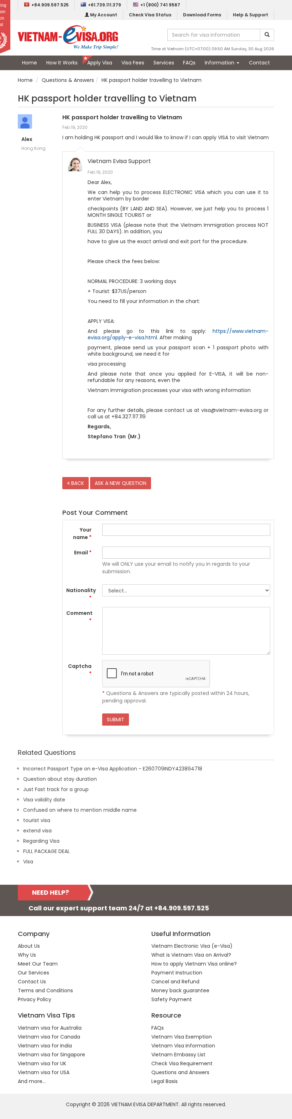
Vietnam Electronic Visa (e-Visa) (192, 946)
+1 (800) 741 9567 (160, 5)
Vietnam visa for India (45, 1045)
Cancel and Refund (175, 981)
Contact (259, 62)
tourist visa (36, 820)
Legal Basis (164, 1081)
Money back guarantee (180, 990)
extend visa (37, 830)
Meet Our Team (38, 963)
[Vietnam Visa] (68, 37)
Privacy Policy (34, 999)
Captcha (80, 670)
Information (220, 62)
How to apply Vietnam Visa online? (194, 963)
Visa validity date (44, 799)
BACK (77, 483)
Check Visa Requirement (182, 1063)
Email (83, 552)
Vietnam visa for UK (42, 1063)
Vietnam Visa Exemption (181, 1036)
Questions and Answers (180, 1072)
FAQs (189, 62)
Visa (28, 861)
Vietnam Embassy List (178, 1054)
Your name (82, 533)
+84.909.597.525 (50, 5)
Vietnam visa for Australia (50, 1027)
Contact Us (32, 981)
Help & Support (250, 15)
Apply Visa (99, 62)
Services (163, 62)
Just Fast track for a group (56, 789)
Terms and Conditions (45, 990)
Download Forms (202, 15)
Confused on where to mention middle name (80, 810)
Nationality (81, 594)
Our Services (33, 972)
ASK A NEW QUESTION (120, 483)
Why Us (27, 954)
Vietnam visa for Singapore (51, 1054)
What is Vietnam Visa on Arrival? (191, 954)
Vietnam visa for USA (43, 1072)
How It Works (62, 62)
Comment (79, 617)
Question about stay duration (60, 779)
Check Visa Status (150, 15)
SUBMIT (115, 719)
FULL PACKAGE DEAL (46, 851)
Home (29, 62)
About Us (29, 946)
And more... (32, 1081)
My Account (103, 15)
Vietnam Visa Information (183, 1045)
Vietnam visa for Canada (49, 1036)
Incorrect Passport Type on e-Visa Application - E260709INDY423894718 (112, 768)
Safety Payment (171, 999)
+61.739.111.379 (104, 5)
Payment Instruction (176, 972)
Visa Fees (132, 62)
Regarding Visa (41, 841)
